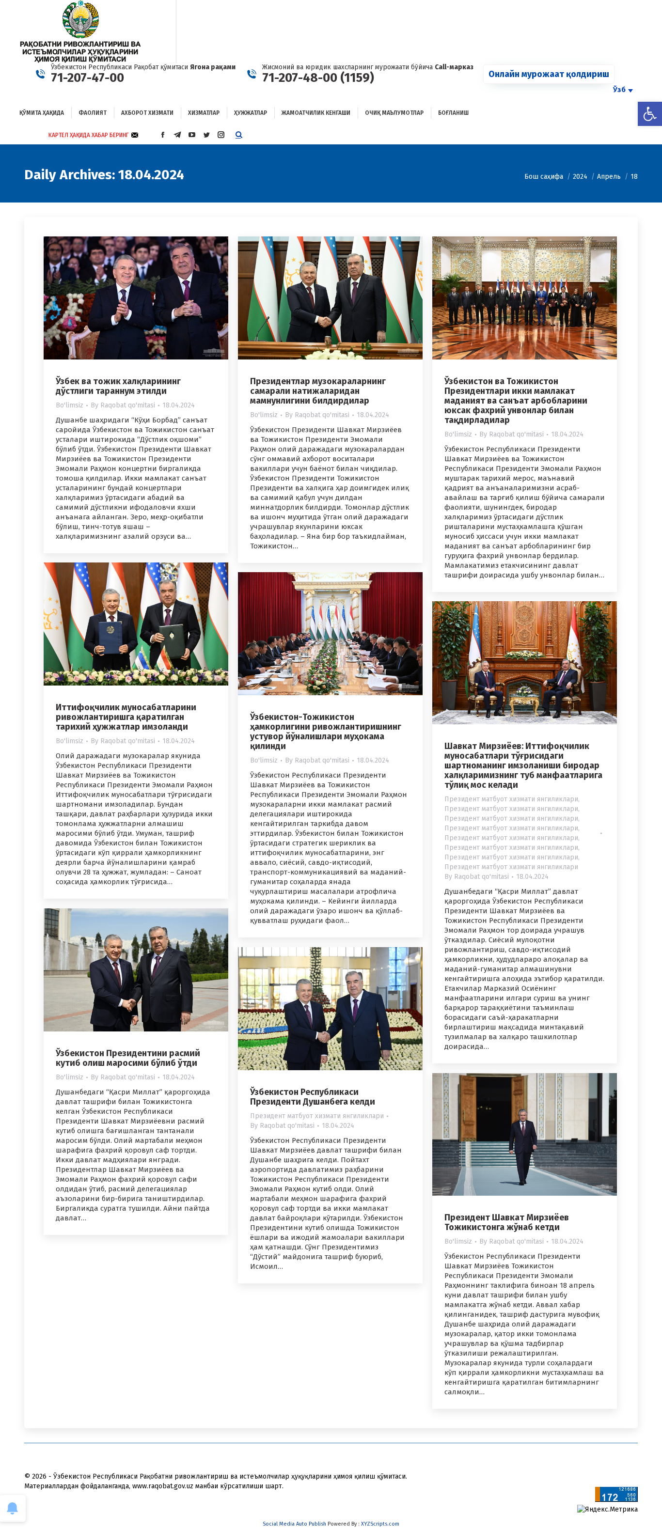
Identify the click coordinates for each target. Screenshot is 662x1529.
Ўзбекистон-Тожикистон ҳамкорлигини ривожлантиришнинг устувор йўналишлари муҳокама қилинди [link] (325, 731)
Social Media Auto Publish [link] (294, 1524)
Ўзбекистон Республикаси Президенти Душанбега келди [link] (312, 1097)
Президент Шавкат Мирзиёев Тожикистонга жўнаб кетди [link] (506, 1222)
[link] (650, 114)
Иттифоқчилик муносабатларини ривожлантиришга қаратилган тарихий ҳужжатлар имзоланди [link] (126, 717)
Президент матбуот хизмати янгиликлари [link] (511, 799)
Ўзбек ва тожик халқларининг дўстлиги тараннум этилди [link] (118, 386)
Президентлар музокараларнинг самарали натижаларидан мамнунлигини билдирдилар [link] (318, 391)
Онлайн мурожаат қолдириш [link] (549, 74)
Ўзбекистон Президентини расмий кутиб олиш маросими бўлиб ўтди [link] (128, 1058)
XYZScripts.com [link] (380, 1524)
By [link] (123, 405)
